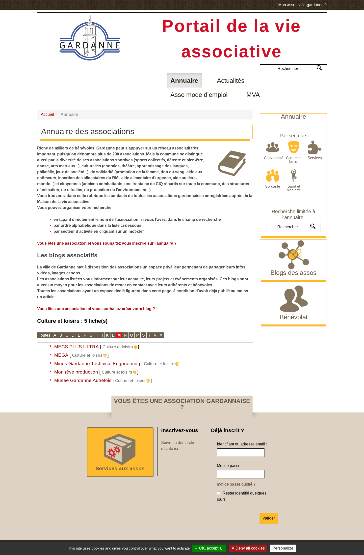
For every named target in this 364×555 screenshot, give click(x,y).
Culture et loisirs (118, 346)
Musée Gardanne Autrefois (82, 380)
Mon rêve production (76, 372)
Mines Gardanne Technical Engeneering (97, 363)
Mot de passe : (229, 466)
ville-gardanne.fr (312, 5)
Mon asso (286, 5)
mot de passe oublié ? (236, 484)
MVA (253, 94)
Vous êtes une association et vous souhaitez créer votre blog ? (96, 309)
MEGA (61, 355)
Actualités (230, 80)
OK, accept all (211, 548)
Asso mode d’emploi (199, 94)
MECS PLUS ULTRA (76, 346)
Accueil (47, 114)
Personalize (282, 548)
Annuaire (184, 80)
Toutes (44, 335)
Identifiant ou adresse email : (242, 444)
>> (319, 68)
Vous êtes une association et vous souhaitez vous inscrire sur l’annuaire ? (107, 243)
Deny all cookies (249, 548)
